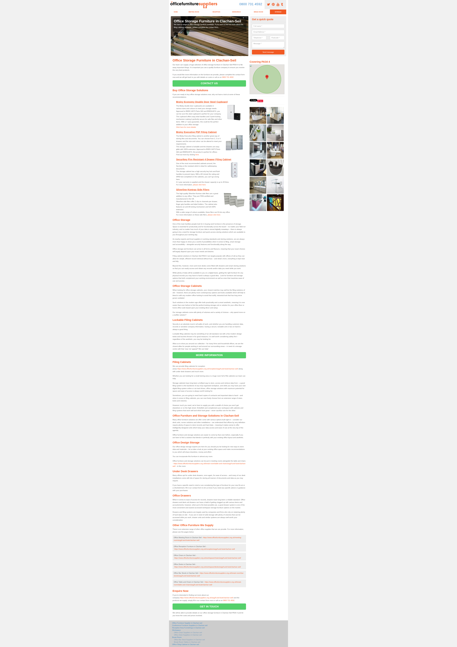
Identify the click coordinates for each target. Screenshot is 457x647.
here (197, 155)
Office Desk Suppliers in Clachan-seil (188, 635)
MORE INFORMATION (209, 355)
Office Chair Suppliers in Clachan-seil (188, 632)
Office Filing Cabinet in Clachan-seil (185, 644)
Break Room (258, 12)
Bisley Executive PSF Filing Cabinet (196, 132)
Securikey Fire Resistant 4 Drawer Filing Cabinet (203, 159)
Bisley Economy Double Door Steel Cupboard (202, 102)
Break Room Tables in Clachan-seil (187, 642)
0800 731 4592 (250, 4)
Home (176, 12)
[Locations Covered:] (171, 2)
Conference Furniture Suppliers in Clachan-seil (189, 625)
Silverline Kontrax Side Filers (192, 189)
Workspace (236, 12)
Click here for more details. (186, 127)
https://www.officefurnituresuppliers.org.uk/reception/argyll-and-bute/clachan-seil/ (207, 369)
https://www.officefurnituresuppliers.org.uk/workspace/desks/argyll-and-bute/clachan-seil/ (207, 567)
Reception (216, 12)
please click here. (199, 185)
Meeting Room (194, 12)
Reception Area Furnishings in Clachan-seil (188, 628)
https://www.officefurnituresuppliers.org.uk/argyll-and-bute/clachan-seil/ (206, 598)
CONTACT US (209, 83)
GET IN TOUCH (209, 606)
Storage (278, 12)
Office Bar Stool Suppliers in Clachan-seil (189, 640)
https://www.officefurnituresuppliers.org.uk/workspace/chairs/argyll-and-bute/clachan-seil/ (207, 558)
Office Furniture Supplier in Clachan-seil (187, 623)
